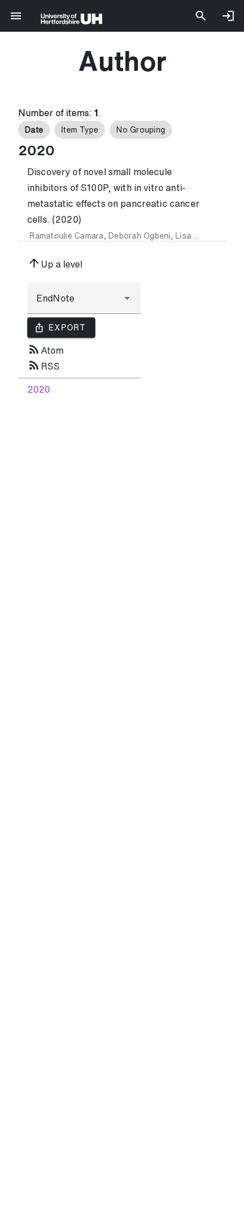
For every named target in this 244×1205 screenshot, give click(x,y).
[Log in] (228, 15)
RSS (43, 365)
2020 (38, 389)
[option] (34, 130)
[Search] (200, 15)
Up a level (54, 263)
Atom (45, 349)
